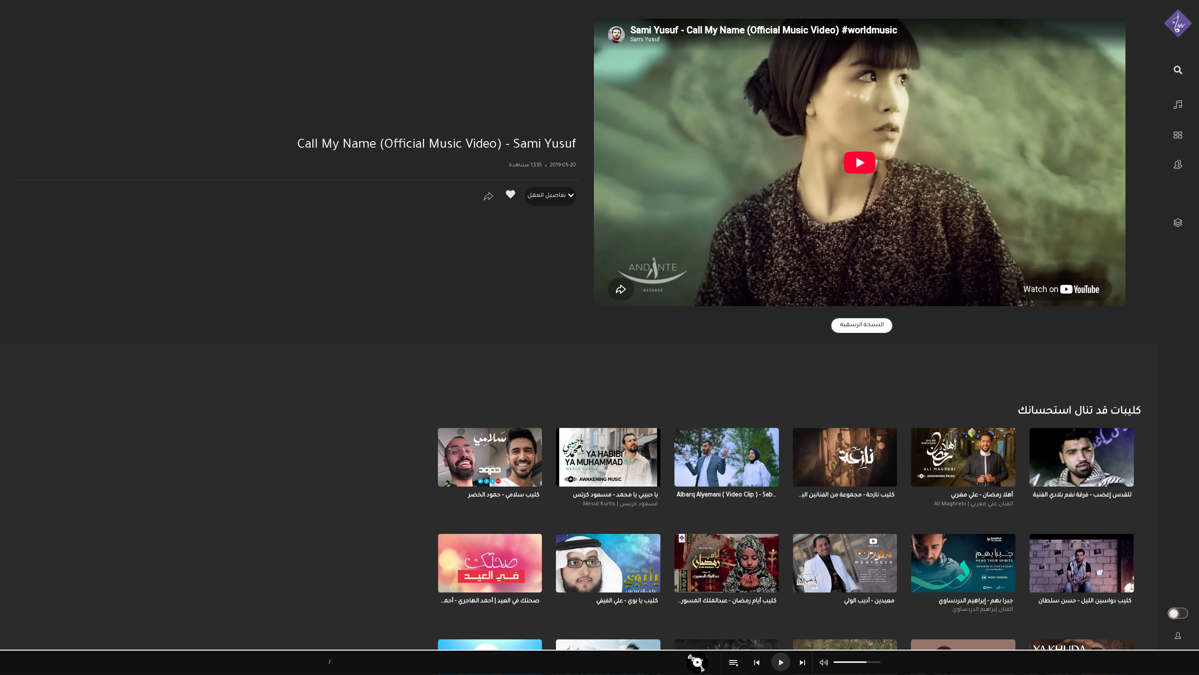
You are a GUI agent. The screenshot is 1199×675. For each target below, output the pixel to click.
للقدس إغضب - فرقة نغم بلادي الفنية (1082, 495)
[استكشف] (1178, 134)
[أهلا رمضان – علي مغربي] (963, 457)
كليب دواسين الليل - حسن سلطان (1085, 601)
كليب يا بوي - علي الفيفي (627, 601)
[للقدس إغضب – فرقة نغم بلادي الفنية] (1081, 457)
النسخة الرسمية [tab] (862, 325)
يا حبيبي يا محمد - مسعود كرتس (615, 495)
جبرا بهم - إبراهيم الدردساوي (976, 601)
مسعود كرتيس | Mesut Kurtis (620, 505)
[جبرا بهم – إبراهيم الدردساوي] (963, 563)
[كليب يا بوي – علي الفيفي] (608, 563)
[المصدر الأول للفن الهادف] (1178, 23)
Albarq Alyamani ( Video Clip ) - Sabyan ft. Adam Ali (727, 495)
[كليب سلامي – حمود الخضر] (490, 457)
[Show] (488, 196)
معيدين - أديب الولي (869, 601)
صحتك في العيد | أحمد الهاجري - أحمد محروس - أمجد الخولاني (490, 601)
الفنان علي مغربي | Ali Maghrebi (973, 505)
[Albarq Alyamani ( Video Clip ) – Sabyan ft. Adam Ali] (726, 457)
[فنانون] (1178, 164)
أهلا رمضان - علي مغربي (982, 495)
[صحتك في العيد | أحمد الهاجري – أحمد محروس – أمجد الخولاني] (490, 563)
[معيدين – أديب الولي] (845, 563)
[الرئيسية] (1178, 103)
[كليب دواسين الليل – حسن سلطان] (1081, 563)
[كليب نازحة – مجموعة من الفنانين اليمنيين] (845, 457)
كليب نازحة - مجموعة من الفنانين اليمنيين (845, 495)
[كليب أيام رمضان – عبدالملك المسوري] (726, 563)
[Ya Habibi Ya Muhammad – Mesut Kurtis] (608, 457)
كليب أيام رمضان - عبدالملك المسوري (727, 601)
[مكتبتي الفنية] (1178, 223)
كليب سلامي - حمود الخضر (504, 495)
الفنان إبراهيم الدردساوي (982, 610)
